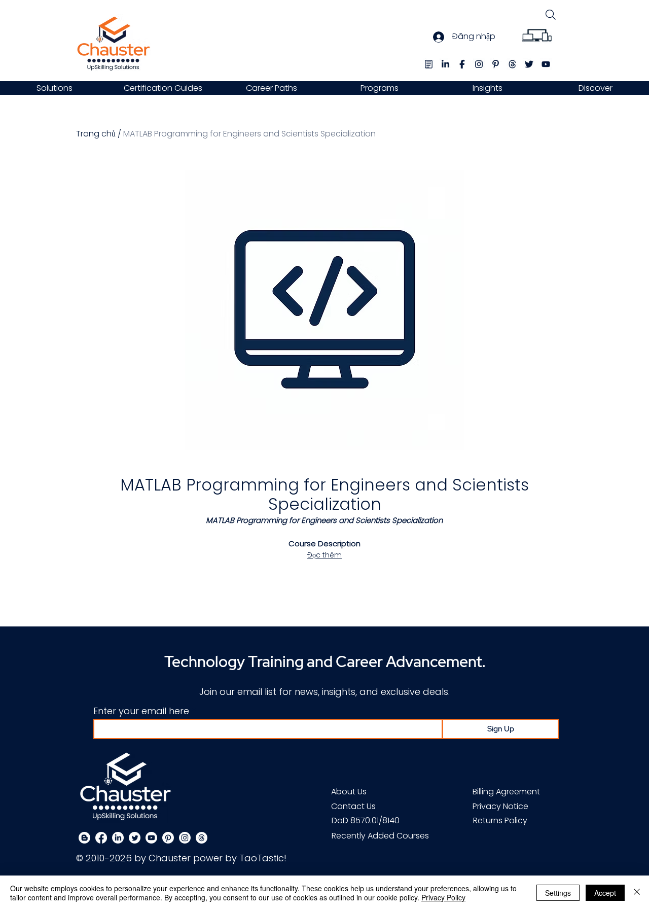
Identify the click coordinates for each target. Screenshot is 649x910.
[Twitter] (134, 838)
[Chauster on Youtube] (151, 838)
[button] (54, 88)
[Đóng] (637, 893)
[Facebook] (101, 838)
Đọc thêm (324, 555)
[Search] (550, 14)
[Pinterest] (168, 838)
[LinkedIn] (118, 838)
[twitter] (529, 64)
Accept (605, 893)
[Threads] (201, 838)
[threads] (512, 64)
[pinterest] (495, 64)
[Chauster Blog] (429, 64)
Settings (558, 893)
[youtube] (546, 64)
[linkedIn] (445, 64)
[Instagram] (185, 838)
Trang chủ (96, 133)
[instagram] (479, 64)
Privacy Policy (443, 897)
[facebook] (462, 64)
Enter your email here (141, 711)
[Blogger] (84, 838)
